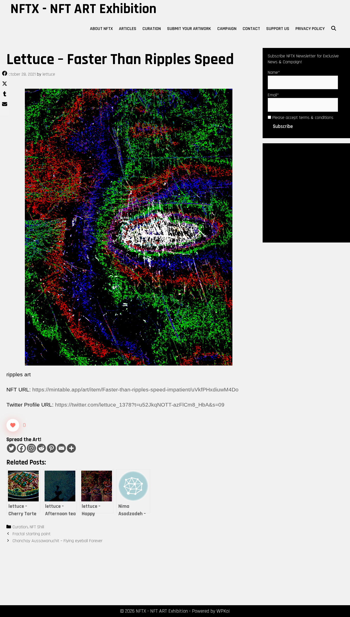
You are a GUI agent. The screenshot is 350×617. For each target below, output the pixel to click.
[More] (71, 448)
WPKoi (223, 611)
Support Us (277, 29)
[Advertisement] (306, 192)
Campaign (226, 29)
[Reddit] (41, 448)
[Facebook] (21, 448)
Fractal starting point (31, 534)
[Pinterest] (51, 448)
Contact (251, 29)
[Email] (61, 448)
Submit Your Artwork (189, 29)
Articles (127, 29)
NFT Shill (37, 527)
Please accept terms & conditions (302, 117)
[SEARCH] (334, 28)
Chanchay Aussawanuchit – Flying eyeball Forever (57, 541)
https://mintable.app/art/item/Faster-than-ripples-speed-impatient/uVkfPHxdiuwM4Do (135, 389)
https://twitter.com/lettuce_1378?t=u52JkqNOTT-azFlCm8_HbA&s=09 (139, 405)
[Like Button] (12, 425)
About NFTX (101, 29)
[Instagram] (31, 448)
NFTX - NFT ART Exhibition (83, 9)
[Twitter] (11, 448)
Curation (151, 29)
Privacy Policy (310, 29)
